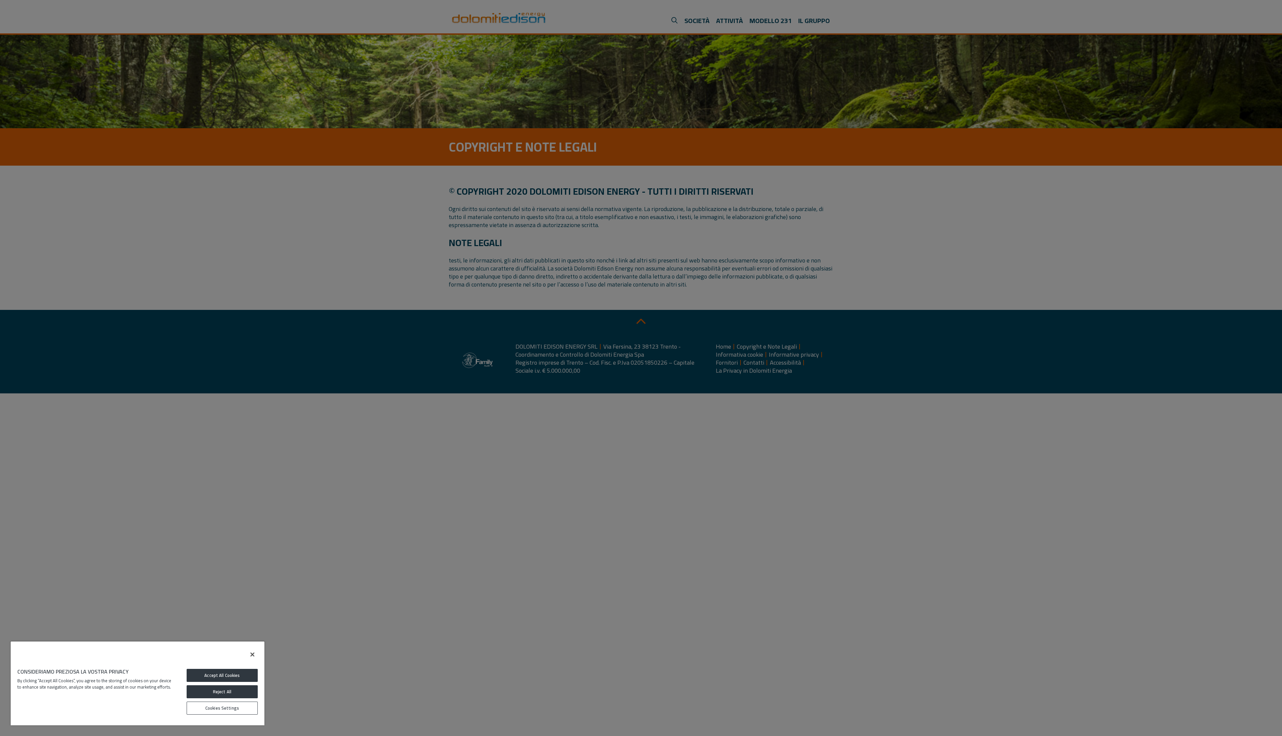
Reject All (222, 692)
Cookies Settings (222, 708)
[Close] (252, 654)
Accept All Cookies (222, 675)
